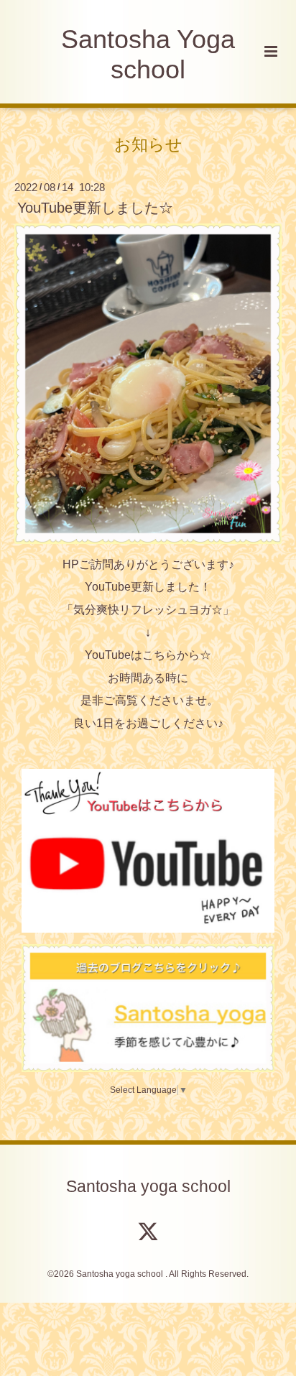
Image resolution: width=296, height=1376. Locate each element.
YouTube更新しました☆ (95, 208)
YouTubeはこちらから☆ (148, 655)
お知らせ (148, 144)
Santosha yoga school (148, 1186)
